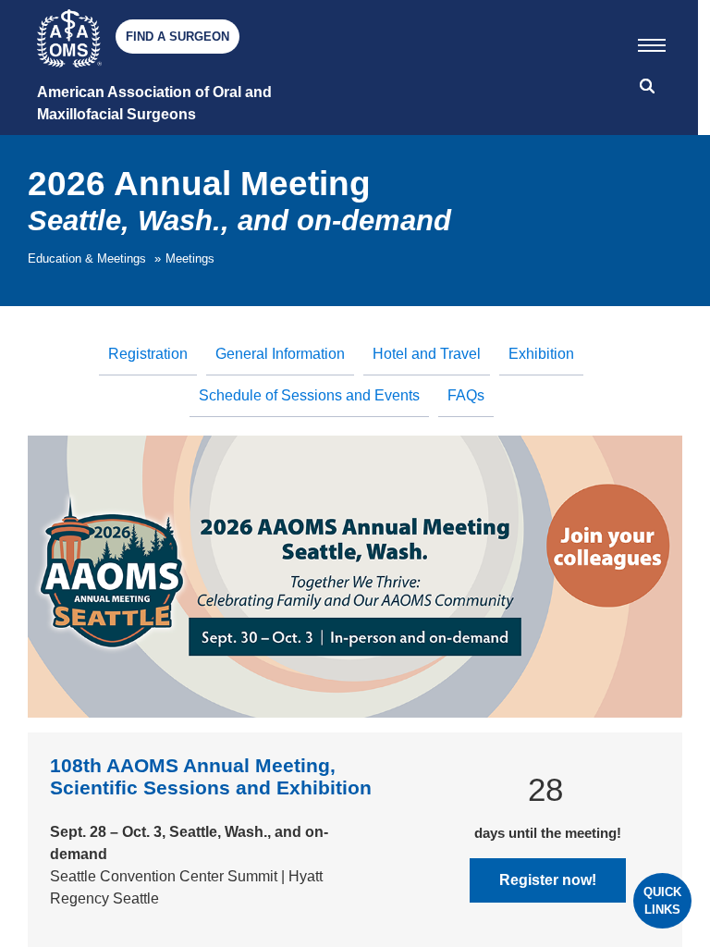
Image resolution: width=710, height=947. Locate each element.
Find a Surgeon (177, 36)
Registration (148, 354)
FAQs (465, 395)
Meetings (189, 258)
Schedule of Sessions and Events (309, 395)
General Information (280, 354)
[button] (651, 41)
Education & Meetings (87, 258)
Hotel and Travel (427, 354)
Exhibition (541, 354)
